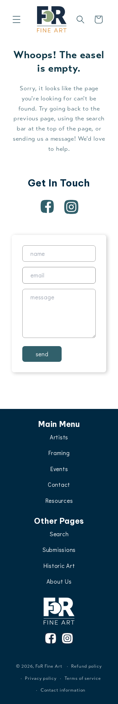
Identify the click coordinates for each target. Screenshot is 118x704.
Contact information (63, 690)
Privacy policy (40, 678)
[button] (17, 19)
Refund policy (86, 666)
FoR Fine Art (48, 666)
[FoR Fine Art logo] (59, 611)
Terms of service (83, 678)
